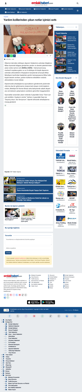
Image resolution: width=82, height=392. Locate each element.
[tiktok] (50, 316)
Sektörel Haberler (40, 9)
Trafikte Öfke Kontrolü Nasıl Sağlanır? (11, 218)
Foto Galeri (9, 355)
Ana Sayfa (8, 320)
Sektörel (52, 280)
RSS (7, 310)
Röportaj (8, 365)
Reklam (67, 286)
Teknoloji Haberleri (14, 350)
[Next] (5, 297)
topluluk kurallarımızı (20, 258)
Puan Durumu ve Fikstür (37, 280)
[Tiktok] (22, 295)
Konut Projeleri (54, 9)
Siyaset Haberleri (13, 348)
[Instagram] (13, 295)
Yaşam (6, 17)
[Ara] (77, 3)
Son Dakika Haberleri (37, 284)
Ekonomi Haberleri (25, 9)
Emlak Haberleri (11, 9)
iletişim (67, 288)
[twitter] (17, 316)
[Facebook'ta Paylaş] (5, 55)
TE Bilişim (75, 310)
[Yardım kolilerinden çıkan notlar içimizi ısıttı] (28, 39)
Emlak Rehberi (10, 12)
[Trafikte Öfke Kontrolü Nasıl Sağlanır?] (12, 212)
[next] (67, 316)
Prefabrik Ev (53, 279)
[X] (8, 295)
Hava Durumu (34, 277)
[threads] (58, 316)
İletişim (7, 373)
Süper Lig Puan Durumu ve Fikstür (18, 383)
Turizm (67, 282)
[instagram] (26, 316)
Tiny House (68, 280)
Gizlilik (51, 286)
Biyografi (8, 367)
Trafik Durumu (35, 279)
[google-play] (48, 302)
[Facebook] (5, 295)
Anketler (8, 369)
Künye (51, 288)
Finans (51, 284)
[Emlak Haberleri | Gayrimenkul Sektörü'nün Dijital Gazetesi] (42, 3)
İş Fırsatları (11, 342)
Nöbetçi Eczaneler (36, 275)
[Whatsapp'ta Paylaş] (11, 55)
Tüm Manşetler (35, 282)
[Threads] (25, 295)
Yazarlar (8, 359)
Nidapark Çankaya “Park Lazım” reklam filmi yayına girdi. (28, 219)
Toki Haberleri (23, 12)
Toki (51, 282)
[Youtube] (19, 295)
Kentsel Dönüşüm (69, 277)
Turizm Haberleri (68, 9)
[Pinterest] (11, 295)
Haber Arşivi (34, 286)
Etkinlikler (11, 336)
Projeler (67, 279)
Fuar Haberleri (12, 338)
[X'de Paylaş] (8, 55)
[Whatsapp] (8, 297)
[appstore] (34, 302)
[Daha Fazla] (14, 55)
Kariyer (67, 284)
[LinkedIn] (16, 295)
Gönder (8, 252)
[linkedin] (75, 316)
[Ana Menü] (77, 11)
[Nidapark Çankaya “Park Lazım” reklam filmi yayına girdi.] (28, 212)
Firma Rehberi (9, 361)
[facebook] (9, 316)
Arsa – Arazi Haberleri (15, 334)
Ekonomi (52, 275)
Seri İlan (8, 363)
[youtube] (34, 316)
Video (7, 357)
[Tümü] (76, 27)
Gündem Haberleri (14, 340)
